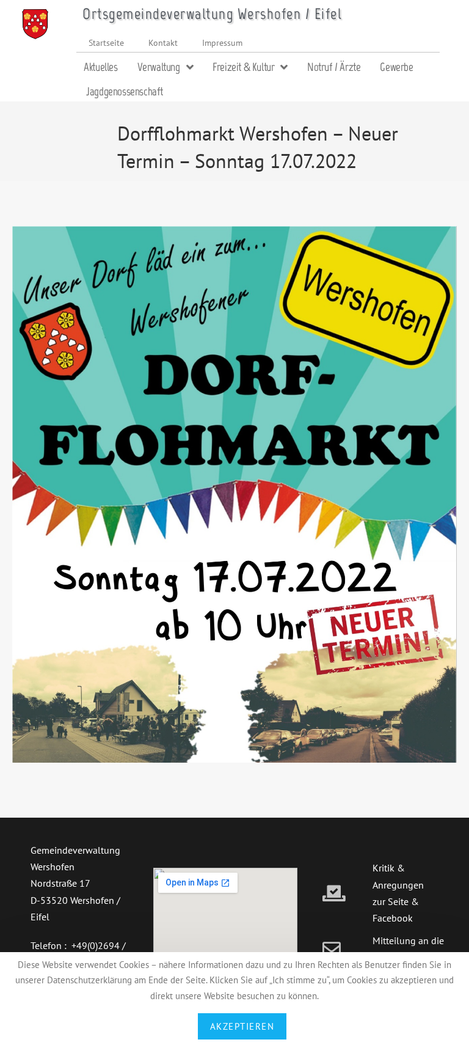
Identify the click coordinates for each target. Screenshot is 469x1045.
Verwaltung (158, 67)
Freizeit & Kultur (243, 67)
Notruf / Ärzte (333, 67)
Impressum (222, 42)
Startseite (106, 42)
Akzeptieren (242, 1026)
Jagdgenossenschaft (124, 91)
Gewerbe (396, 67)
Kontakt (163, 42)
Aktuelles (100, 67)
